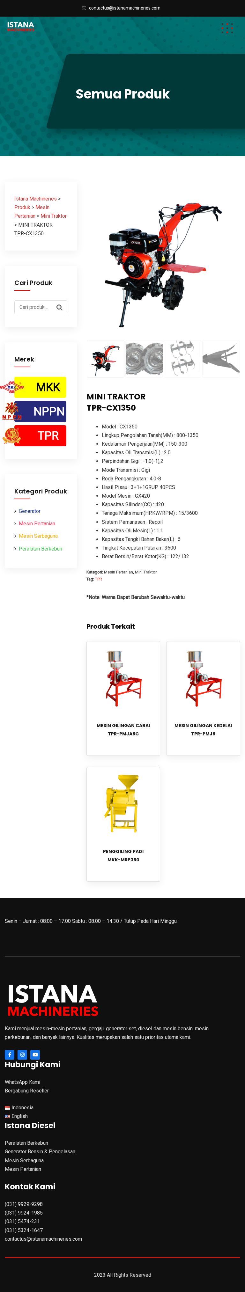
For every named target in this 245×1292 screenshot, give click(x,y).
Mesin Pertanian (37, 524)
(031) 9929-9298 (24, 1204)
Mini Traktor (146, 572)
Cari (61, 306)
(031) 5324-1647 (24, 1230)
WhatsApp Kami (22, 1082)
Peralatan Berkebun (40, 549)
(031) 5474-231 (22, 1221)
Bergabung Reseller (27, 1091)
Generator (30, 511)
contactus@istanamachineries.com (124, 8)
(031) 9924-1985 (24, 1213)
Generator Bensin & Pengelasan (40, 1152)
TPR (48, 435)
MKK (48, 387)
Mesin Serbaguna (38, 536)
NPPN (49, 411)
